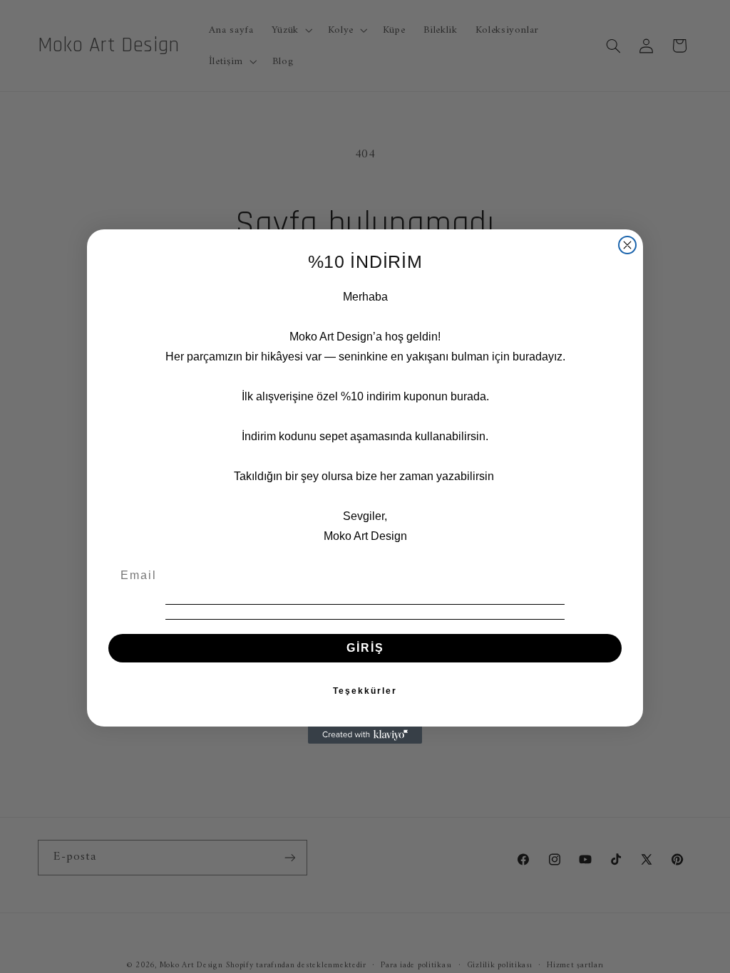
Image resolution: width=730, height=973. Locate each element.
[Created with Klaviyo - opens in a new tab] (365, 735)
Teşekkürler (365, 691)
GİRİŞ (365, 648)
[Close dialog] (627, 245)
